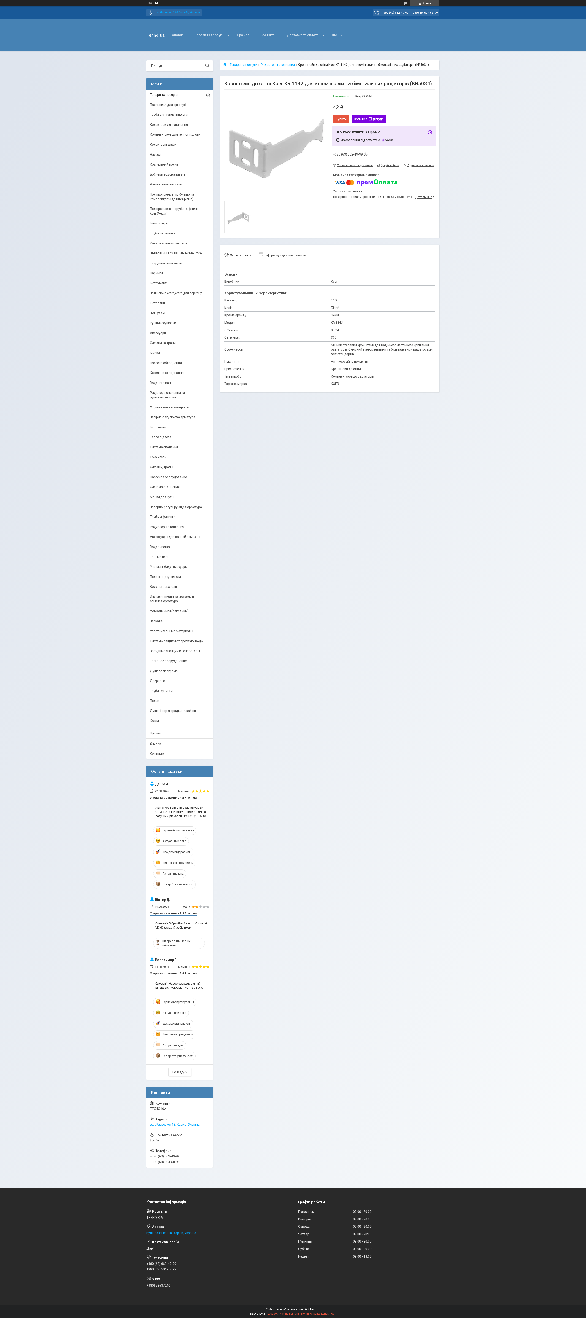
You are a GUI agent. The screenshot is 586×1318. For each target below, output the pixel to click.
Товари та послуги (209, 35)
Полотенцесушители (165, 577)
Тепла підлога (160, 437)
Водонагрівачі (160, 383)
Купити (341, 119)
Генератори (159, 223)
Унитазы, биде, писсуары (168, 567)
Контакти (268, 35)
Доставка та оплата (302, 35)
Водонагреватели (163, 586)
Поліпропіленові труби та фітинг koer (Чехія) (174, 211)
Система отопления (165, 487)
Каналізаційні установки (168, 243)
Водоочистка (160, 547)
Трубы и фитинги (162, 517)
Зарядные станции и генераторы (175, 651)
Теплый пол (159, 557)
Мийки (155, 353)
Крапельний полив (164, 164)
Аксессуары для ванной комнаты (175, 537)
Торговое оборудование (168, 661)
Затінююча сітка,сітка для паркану (176, 293)
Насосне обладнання (166, 363)
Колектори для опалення (169, 124)
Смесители (158, 457)
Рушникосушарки (163, 323)
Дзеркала (157, 681)
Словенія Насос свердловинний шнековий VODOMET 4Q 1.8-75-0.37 (179, 985)
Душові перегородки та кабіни (173, 711)
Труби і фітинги (161, 691)
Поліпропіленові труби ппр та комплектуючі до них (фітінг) (172, 197)
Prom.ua (315, 1309)
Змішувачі (157, 313)
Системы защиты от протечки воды (176, 641)
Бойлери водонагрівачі (167, 174)
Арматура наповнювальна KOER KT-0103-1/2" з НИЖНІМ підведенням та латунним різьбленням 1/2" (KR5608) (180, 812)
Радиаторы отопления (278, 65)
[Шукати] (207, 65)
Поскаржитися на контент (282, 1313)
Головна (177, 35)
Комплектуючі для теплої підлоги (175, 134)
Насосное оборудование (168, 477)
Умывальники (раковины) (169, 611)
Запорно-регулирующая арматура (176, 507)
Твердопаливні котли (166, 263)
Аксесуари (158, 333)
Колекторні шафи (163, 144)
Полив (154, 701)
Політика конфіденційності (318, 1313)
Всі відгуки (179, 1072)
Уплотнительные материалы (171, 631)
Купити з (360, 119)
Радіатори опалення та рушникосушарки (167, 395)
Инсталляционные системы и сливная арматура (172, 599)
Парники (156, 273)
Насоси (155, 154)
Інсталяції (157, 303)
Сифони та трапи (163, 343)
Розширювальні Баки (166, 184)
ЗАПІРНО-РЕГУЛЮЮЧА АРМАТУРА (176, 253)
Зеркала (156, 621)
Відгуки (155, 743)
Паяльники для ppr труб (168, 105)
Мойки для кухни (162, 497)
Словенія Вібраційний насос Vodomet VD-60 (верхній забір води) (181, 925)
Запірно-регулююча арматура (172, 417)
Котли (154, 721)
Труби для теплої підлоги (169, 114)
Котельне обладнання (167, 373)
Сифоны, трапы (161, 467)
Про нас (243, 35)
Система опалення (164, 447)
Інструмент (158, 283)
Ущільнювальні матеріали (169, 407)
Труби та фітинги (162, 233)
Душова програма (164, 671)
